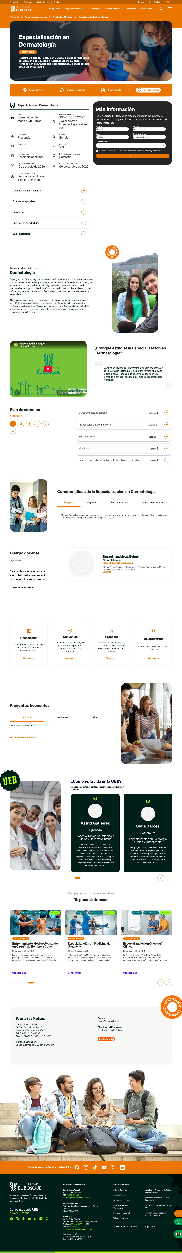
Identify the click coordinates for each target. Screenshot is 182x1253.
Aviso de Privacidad (120, 1190)
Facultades (95, 9)
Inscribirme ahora (151, 90)
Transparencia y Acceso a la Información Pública (155, 1214)
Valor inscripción (22, 233)
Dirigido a (69, 502)
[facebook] (77, 1167)
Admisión (27, 717)
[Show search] (161, 8)
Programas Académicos (75, 9)
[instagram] (86, 1167)
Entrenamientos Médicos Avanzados (144, 913)
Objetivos (92, 502)
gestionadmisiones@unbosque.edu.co (77, 1229)
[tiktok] (95, 1167)
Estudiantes (15, 2)
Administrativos (43, 2)
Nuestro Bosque (146, 9)
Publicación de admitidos (26, 223)
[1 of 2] (73, 878)
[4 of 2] (25, 982)
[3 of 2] (22, 982)
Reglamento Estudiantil (121, 1213)
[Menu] (169, 8)
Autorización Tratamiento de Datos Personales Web (158, 1191)
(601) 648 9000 (73, 1195)
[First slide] (169, 982)
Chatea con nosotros (75, 90)
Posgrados (25, 913)
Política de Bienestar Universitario (121, 1206)
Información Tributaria (121, 1200)
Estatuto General (119, 1195)
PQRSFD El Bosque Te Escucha (125, 1227)
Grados (96, 717)
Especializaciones (40, 913)
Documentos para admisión (27, 190)
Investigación (130, 9)
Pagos (141, 2)
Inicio (16, 17)
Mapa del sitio (150, 1227)
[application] (48, 369)
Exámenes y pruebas (24, 201)
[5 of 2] (29, 982)
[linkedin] (122, 1167)
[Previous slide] (160, 878)
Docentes (28, 2)
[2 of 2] (79, 878)
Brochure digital (114, 90)
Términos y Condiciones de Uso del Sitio (158, 1206)
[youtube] (104, 1167)
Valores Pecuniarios (120, 1218)
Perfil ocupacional (119, 502)
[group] (91, 51)
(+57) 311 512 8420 (79, 1227)
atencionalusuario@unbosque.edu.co (77, 1198)
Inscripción (62, 717)
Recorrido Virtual (36, 90)
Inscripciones (54, 9)
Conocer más (19, 973)
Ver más (27, 658)
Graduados (58, 2)
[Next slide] (169, 878)
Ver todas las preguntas (22, 737)
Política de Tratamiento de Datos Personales (157, 1199)
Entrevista (18, 212)
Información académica (153, 502)
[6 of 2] (33, 982)
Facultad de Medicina (62, 17)
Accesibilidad (154, 2)
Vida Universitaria (112, 9)
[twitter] (113, 1167)
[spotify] (46, 1218)
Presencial (54, 913)
